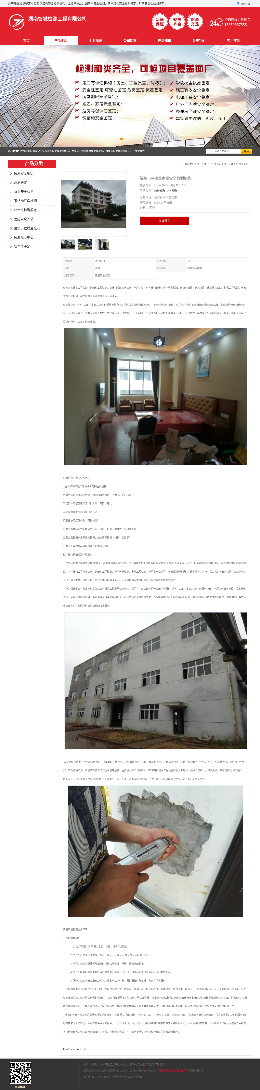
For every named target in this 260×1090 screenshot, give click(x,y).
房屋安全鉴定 (24, 173)
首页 (26, 40)
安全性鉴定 (22, 246)
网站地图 (137, 1076)
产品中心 (60, 40)
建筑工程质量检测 (27, 228)
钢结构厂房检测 (25, 201)
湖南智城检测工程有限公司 (173, 1070)
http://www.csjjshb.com (74, 1049)
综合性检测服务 (25, 210)
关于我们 (199, 40)
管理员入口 (125, 1076)
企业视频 (95, 40)
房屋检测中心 (24, 237)
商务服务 (160, 190)
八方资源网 (102, 1076)
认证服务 (172, 190)
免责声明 (114, 1076)
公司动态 (130, 40)
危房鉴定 (20, 182)
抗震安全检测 (24, 191)
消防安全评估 (24, 219)
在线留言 (164, 220)
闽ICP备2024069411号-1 (145, 1070)
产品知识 (164, 40)
